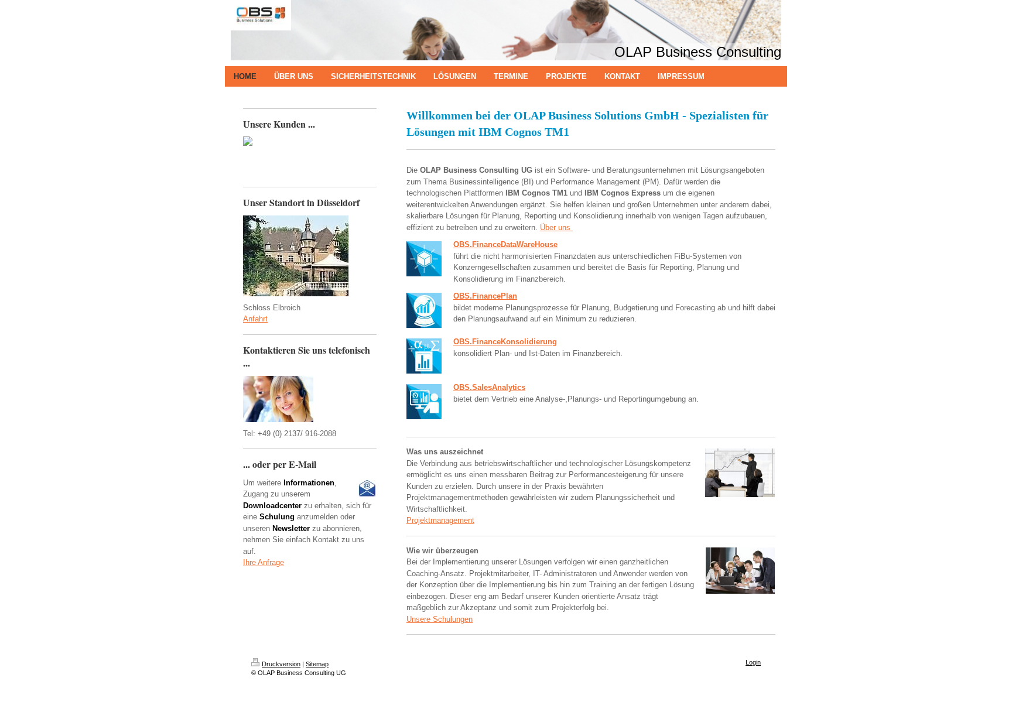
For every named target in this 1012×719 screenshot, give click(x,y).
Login (753, 662)
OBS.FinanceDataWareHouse (505, 244)
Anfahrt (255, 318)
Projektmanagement (440, 520)
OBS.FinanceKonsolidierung (505, 341)
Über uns (555, 227)
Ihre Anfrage (263, 562)
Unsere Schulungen (439, 619)
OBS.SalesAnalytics (489, 387)
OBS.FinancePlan (485, 296)
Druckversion (281, 663)
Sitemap (317, 663)
